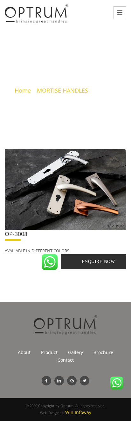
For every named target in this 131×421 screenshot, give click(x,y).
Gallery (75, 352)
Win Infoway (78, 412)
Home (23, 90)
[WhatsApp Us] (50, 262)
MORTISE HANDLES (62, 90)
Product (49, 352)
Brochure (103, 352)
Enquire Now (98, 261)
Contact (66, 360)
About (24, 352)
